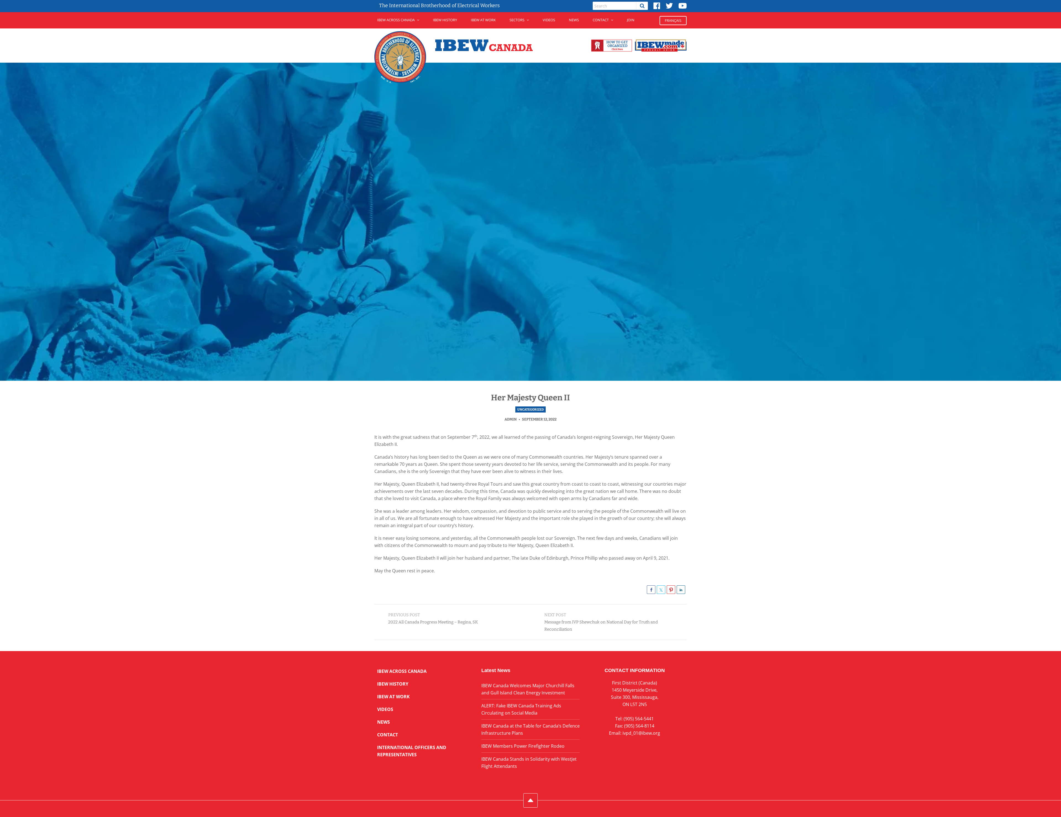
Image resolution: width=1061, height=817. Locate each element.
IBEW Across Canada (396, 19)
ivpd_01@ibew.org (641, 733)
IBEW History (445, 19)
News (574, 19)
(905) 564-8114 (639, 726)
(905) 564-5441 (639, 719)
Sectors (517, 19)
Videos (549, 19)
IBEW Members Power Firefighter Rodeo (522, 746)
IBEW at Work (483, 19)
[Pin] (671, 589)
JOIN (630, 19)
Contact (601, 19)
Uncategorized (530, 409)
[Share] (651, 589)
